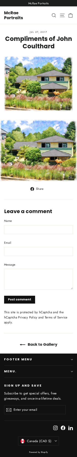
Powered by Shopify (38, 452)
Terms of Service (56, 317)
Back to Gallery (42, 344)
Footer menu (18, 359)
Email (7, 243)
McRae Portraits (13, 15)
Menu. (10, 371)
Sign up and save (23, 385)
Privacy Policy (27, 317)
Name (8, 221)
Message (9, 264)
